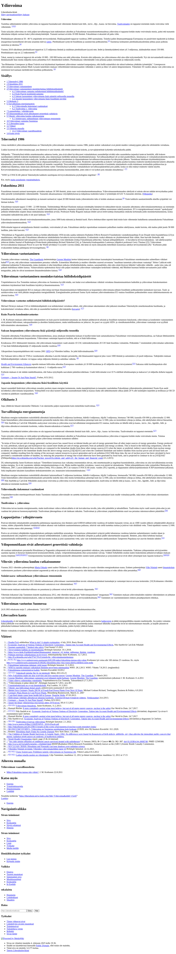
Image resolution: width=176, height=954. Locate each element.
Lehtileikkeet (12, 897)
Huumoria (11, 895)
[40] (139, 570)
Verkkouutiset (93, 698)
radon (48, 42)
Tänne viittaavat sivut (16, 921)
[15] (62, 284)
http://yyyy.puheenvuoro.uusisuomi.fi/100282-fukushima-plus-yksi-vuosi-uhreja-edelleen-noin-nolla (50, 662)
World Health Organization (20, 739)
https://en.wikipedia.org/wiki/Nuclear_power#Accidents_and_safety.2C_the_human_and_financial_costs (57, 458)
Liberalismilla (7, 621)
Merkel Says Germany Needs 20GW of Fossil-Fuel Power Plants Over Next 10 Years (45, 690)
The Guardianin (36, 259)
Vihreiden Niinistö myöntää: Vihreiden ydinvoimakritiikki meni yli (37, 749)
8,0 (9, 659)
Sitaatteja (10, 900)
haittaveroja (106, 621)
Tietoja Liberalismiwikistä (18, 950)
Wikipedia (147, 194)
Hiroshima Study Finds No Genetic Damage (35, 731)
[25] (97, 405)
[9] (124, 198)
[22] (64, 367)
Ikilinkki (10, 931)
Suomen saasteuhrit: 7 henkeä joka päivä (25, 647)
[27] (71, 425)
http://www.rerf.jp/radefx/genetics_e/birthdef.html (29, 744)
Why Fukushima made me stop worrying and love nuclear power (36, 675)
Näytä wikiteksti (14, 825)
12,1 (13, 672)
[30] (11, 497)
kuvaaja (75, 309)
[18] (30, 325)
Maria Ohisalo (41, 567)
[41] (75, 583)
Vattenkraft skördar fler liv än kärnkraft (33, 673)
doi (125, 741)
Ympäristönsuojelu (15, 786)
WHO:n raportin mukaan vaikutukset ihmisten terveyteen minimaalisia (38, 667)
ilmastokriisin (168, 567)
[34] (17, 555)
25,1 (13, 705)
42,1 (13, 754)
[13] (7, 262)
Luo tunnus (11, 859)
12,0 (10, 672)
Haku (4, 905)
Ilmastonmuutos (13, 789)
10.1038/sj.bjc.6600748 (137, 741)
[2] (15, 26)
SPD (48, 351)
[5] (36, 52)
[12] (29, 222)
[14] (60, 270)
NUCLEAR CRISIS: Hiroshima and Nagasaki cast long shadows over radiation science (46, 746)
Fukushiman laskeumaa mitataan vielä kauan (27, 665)
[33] (162, 538)
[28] (2, 480)
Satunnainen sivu (14, 877)
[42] (110, 594)
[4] (20, 44)
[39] (167, 555)
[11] (48, 214)
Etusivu (10, 872)
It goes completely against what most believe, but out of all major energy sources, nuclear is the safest (67, 708)
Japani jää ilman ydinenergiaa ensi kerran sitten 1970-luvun (34, 703)
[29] (29, 483)
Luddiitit (10, 791)
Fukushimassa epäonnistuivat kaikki (23, 670)
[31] (34, 528)
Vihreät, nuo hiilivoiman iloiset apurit (24, 688)
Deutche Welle (58, 695)
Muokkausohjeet (14, 879)
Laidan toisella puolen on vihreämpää (32, 755)
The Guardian (87, 675)
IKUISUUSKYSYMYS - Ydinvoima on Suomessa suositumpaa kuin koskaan (42, 729)
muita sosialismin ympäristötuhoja (25, 180)
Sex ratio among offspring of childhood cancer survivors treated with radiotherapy (44, 741)
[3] (109, 41)
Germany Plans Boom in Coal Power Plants (27, 693)
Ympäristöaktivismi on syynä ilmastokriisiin (27, 685)
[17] (82, 308)
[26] (2, 422)
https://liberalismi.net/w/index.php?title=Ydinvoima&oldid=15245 (48, 796)
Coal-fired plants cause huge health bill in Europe (29, 695)
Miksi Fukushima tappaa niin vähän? (22, 772)
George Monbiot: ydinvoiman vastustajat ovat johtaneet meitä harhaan (38, 678)
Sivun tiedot (12, 934)
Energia (10, 784)
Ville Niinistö (151, 567)
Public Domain (42, 945)
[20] (95, 351)
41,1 (13, 751)
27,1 (13, 711)
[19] (58, 345)
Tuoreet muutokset (15, 874)
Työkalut (10, 846)
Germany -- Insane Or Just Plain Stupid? (18, 377)
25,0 (10, 705)
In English (11, 884)
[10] (16, 201)
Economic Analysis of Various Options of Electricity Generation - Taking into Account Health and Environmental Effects (60, 645)
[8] (99, 174)
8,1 (12, 659)
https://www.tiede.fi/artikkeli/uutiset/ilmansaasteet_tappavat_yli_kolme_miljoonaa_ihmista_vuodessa (51, 652)
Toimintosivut (13, 926)
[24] (36, 393)
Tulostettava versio (15, 929)
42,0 (10, 754)
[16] (16, 295)
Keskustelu (11, 823)
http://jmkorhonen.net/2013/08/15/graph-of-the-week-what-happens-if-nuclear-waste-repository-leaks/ (52, 727)
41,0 (10, 751)
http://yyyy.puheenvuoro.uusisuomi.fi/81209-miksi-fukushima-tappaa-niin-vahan (52, 660)
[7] (126, 169)
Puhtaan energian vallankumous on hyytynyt (27, 655)
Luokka (4, 798)
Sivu (9, 820)
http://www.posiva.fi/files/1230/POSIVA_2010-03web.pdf (33, 724)
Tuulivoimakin (123, 24)
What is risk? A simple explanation (45, 642)
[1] (13, 26)
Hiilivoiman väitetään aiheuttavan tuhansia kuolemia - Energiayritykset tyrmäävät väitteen (47, 698)
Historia (10, 828)
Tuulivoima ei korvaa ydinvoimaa (30, 722)
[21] (133, 363)
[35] (20, 555)
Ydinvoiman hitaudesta (26, 706)
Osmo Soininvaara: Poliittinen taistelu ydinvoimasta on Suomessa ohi (46, 752)
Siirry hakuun (23, 14)
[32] (37, 528)
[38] (164, 555)
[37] (26, 555)
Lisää (9, 843)
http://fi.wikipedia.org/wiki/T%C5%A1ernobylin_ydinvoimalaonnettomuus (40, 657)
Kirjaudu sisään (13, 861)
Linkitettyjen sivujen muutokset (20, 924)
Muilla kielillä (13, 848)
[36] (23, 555)
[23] (2, 374)
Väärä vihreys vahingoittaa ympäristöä (25, 680)
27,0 (10, 711)
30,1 (13, 721)
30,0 (10, 721)
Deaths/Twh (13, 642)
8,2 (15, 659)
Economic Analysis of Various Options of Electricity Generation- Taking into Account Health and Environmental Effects (84, 711)
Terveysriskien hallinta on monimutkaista (26, 650)
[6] (55, 69)
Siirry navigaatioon (9, 14)
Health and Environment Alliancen (16, 364)
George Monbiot (64, 259)
